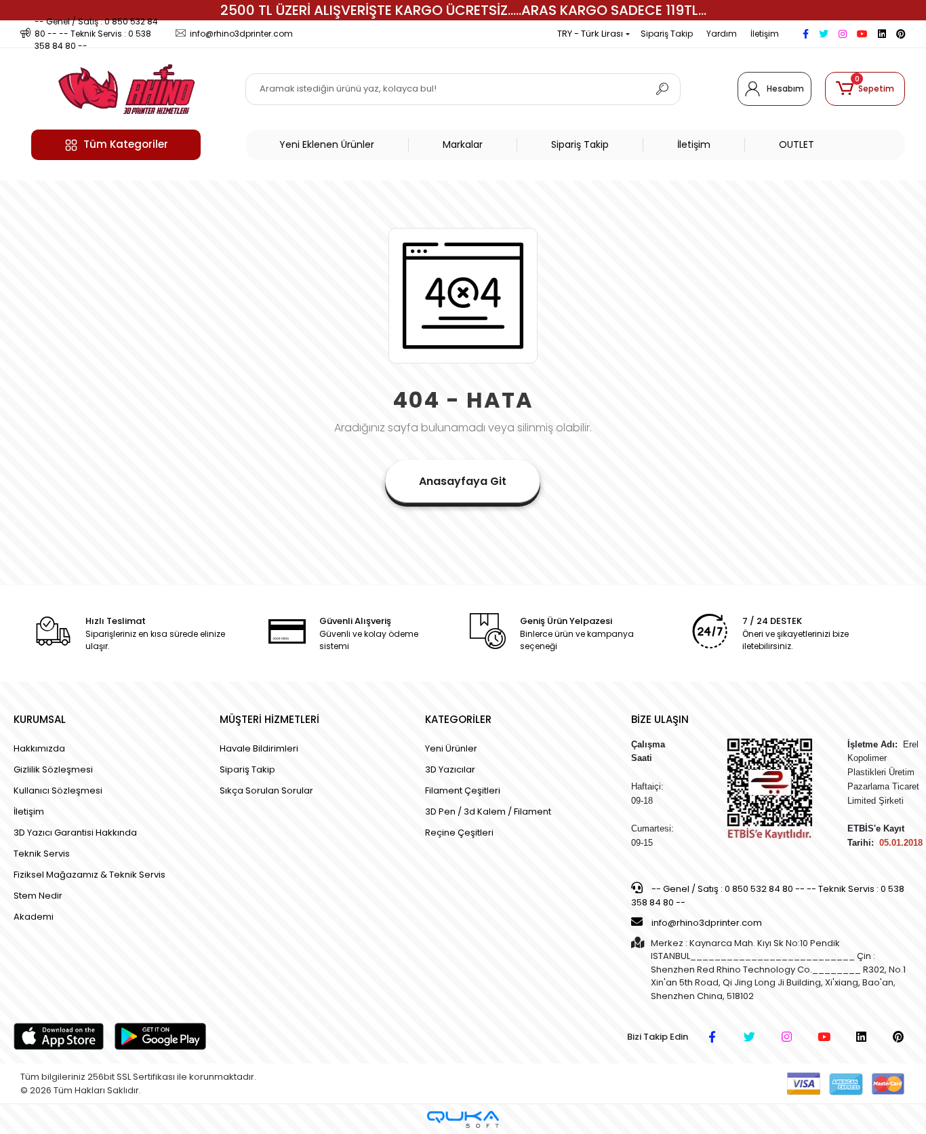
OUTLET (796, 144)
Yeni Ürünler (451, 748)
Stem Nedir (38, 895)
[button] (865, 88)
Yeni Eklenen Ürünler (326, 144)
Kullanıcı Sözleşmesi (58, 790)
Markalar (463, 144)
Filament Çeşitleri (462, 790)
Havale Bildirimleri (259, 748)
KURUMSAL (40, 719)
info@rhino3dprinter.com (706, 922)
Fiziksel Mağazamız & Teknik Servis (89, 874)
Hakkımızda (39, 748)
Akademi (34, 916)
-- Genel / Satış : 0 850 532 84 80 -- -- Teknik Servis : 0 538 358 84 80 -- (767, 895)
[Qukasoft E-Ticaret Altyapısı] (463, 1119)
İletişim (764, 33)
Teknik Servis (42, 853)
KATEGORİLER (458, 719)
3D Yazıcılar (450, 769)
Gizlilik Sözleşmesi (53, 769)
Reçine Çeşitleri (459, 832)
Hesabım (785, 88)
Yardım (721, 33)
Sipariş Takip (667, 33)
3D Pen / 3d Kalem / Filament (488, 811)
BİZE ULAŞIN (660, 719)
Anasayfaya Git (462, 481)
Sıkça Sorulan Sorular (266, 790)
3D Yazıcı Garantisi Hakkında (75, 832)
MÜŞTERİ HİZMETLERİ (269, 719)
